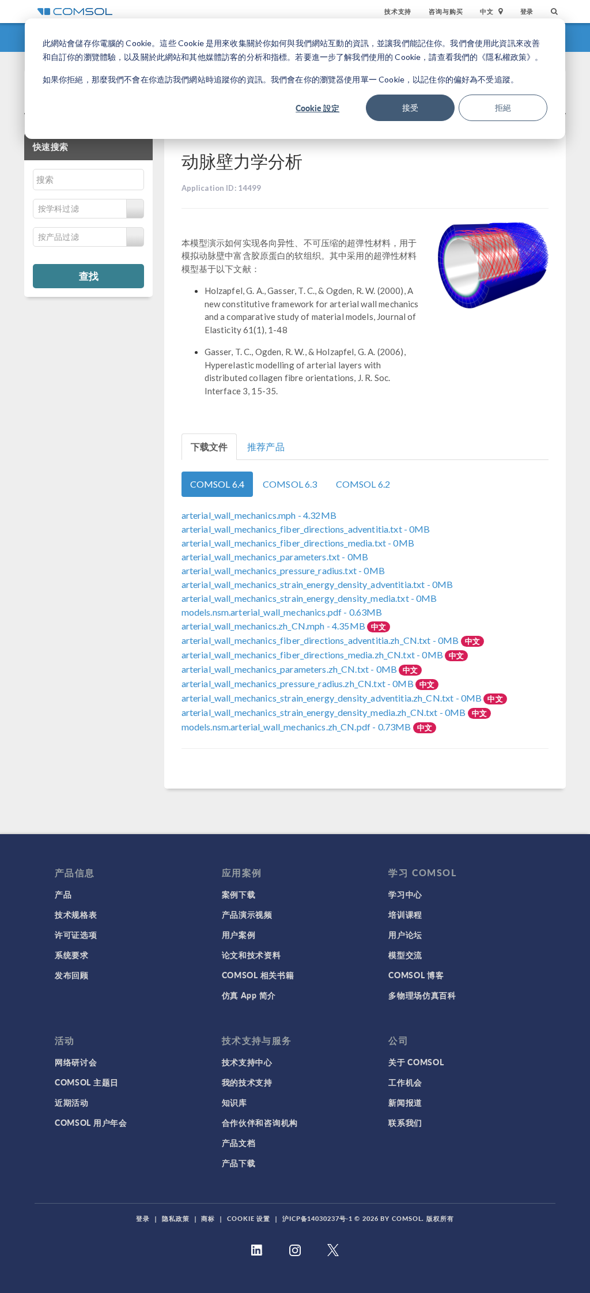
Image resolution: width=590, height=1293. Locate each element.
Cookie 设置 (248, 1218)
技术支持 (397, 11)
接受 (410, 107)
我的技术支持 (247, 1082)
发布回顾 (72, 975)
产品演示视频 (247, 914)
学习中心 (405, 894)
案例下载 (239, 894)
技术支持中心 (247, 1062)
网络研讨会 (76, 1062)
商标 (208, 1218)
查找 (89, 275)
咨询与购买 (446, 11)
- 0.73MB (297, 726)
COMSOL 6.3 (290, 483)
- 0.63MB (282, 611)
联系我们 (405, 1122)
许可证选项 (76, 934)
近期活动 (72, 1102)
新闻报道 (405, 1102)
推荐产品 (266, 446)
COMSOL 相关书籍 (258, 975)
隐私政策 (176, 1218)
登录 (527, 11)
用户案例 (239, 934)
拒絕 (503, 107)
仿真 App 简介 (249, 995)
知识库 (234, 1102)
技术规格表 (76, 914)
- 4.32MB (258, 515)
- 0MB (305, 528)
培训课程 (405, 914)
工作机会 (405, 1082)
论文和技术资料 (251, 954)
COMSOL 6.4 (217, 483)
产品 (63, 894)
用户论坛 (405, 934)
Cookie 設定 (317, 108)
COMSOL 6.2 (363, 483)
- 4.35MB (274, 625)
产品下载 (239, 1162)
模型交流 (405, 954)
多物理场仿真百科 (422, 995)
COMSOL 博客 (416, 975)
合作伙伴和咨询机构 (260, 1122)
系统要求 (72, 954)
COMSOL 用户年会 (91, 1122)
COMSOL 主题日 (87, 1082)
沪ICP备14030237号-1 (317, 1218)
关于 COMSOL (416, 1062)
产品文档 (239, 1142)
